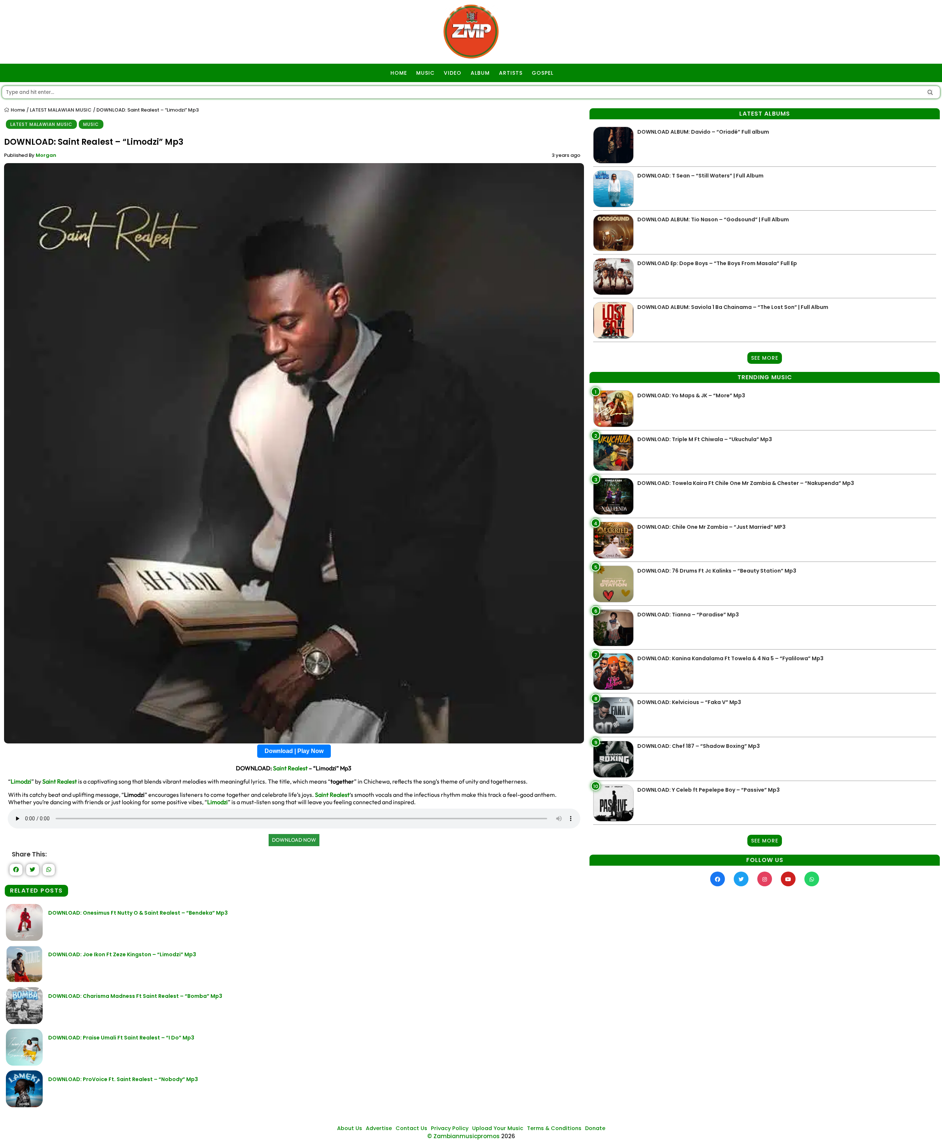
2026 (508, 1136)
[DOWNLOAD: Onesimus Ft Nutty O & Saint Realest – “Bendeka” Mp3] (24, 939)
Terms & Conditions (554, 1128)
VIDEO (452, 73)
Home (17, 109)
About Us (349, 1128)
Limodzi (21, 781)
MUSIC (425, 73)
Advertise (379, 1128)
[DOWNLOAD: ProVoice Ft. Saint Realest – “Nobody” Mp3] (24, 1105)
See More (764, 358)
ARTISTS (511, 73)
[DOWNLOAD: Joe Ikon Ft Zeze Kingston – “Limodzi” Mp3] (24, 980)
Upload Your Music (497, 1128)
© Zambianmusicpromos (463, 1136)
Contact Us (411, 1128)
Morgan (46, 155)
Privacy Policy (449, 1128)
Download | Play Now (294, 751)
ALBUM (480, 73)
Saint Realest (290, 768)
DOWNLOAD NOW (294, 840)
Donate (595, 1128)
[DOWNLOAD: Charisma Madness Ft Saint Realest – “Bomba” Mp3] (24, 1022)
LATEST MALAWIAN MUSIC (61, 109)
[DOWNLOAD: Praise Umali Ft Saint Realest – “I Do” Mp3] (24, 1063)
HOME (398, 73)
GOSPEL (542, 73)
